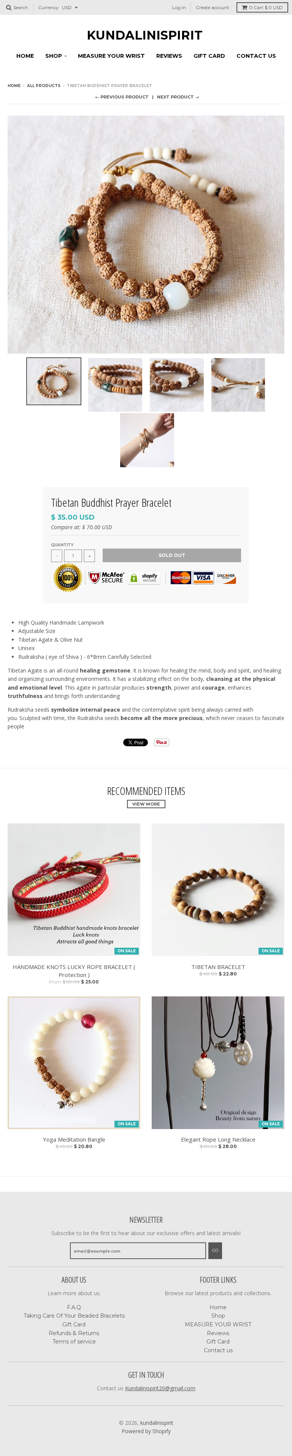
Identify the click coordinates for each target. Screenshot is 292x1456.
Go (215, 1250)
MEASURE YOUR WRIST (111, 55)
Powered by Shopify (146, 1431)
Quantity (62, 544)
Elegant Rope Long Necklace (218, 1139)
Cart (266, 7)
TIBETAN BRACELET (218, 967)
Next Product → (178, 97)
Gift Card (209, 55)
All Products (43, 85)
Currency (48, 7)
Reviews (169, 55)
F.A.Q (74, 1307)
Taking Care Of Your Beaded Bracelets (74, 1315)
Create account (212, 7)
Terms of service (74, 1341)
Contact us (256, 55)
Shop (53, 55)
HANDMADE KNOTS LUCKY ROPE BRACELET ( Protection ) (74, 971)
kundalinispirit (145, 35)
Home (25, 55)
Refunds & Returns (74, 1333)
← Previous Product (122, 97)
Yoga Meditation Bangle (74, 1139)
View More (146, 804)
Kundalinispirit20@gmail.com (160, 1388)
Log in (179, 7)
